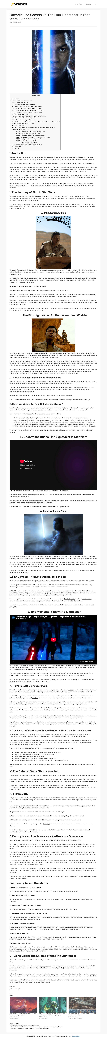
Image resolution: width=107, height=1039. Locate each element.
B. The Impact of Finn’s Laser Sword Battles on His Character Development (36, 122)
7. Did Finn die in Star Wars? (26, 143)
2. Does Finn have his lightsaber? (28, 133)
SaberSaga (46, 824)
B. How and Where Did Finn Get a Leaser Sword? (28, 110)
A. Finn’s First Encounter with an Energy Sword (27, 108)
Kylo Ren (26, 667)
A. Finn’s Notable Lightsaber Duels (23, 120)
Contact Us (88, 4)
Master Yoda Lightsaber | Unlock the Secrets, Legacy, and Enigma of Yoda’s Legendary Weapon (36, 1026)
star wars (36, 1025)
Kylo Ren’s (35, 698)
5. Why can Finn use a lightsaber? (28, 139)
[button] (95, 4)
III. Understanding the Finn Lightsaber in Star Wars (26, 112)
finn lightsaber (17, 1025)
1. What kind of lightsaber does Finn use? (30, 131)
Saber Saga (86, 399)
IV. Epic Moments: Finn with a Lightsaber (23, 118)
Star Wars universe (45, 966)
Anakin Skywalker (69, 599)
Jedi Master (85, 781)
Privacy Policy (78, 4)
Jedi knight (23, 878)
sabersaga (30, 1025)
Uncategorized (15, 1023)
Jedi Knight (88, 692)
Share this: (16, 146)
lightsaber (24, 1025)
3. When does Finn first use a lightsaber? (30, 135)
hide (38, 95)
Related (15, 148)
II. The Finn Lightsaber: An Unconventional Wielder (26, 106)
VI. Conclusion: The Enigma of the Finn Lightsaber (26, 145)
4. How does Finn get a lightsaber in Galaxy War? (33, 137)
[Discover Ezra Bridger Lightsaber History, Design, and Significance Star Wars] (82, 1005)
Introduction (14, 99)
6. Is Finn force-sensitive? (26, 141)
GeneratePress (76, 1036)
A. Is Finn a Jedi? (18, 125)
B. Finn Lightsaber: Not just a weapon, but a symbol (29, 116)
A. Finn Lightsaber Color (20, 114)
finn (12, 1025)
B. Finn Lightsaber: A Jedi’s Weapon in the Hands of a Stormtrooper (33, 127)
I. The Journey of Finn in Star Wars (21, 101)
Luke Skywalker (74, 424)
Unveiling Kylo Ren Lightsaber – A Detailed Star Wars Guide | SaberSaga (30, 1028)
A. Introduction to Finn (20, 102)
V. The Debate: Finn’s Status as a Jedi (22, 123)
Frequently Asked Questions (19, 129)
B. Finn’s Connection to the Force (23, 104)
